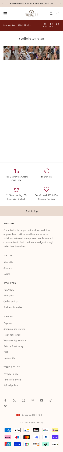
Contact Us (9, 358)
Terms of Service (12, 379)
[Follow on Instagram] (23, 400)
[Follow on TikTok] (50, 400)
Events (7, 274)
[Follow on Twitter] (14, 400)
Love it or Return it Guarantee (31, 3)
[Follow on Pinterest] (32, 400)
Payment (8, 323)
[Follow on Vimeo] (5, 406)
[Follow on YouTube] (41, 400)
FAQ (6, 352)
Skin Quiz (8, 295)
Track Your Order (12, 334)
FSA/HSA (9, 289)
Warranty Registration (15, 340)
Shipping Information (14, 329)
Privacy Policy (11, 374)
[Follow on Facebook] (5, 400)
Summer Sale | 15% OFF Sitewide (17, 25)
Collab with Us (11, 301)
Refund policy (11, 385)
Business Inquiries (13, 307)
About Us (8, 262)
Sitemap (8, 268)
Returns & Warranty (13, 346)
